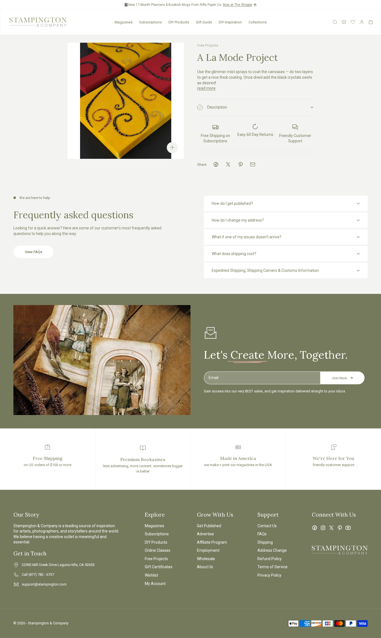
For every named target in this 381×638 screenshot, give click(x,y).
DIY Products (178, 22)
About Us (205, 567)
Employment (208, 550)
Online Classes (157, 550)
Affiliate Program (212, 542)
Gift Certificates (158, 567)
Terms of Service (272, 567)
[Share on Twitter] (228, 164)
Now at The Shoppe (237, 5)
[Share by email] (252, 164)
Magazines (123, 22)
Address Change (272, 550)
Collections (258, 22)
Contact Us (267, 526)
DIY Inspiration (230, 22)
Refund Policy (269, 559)
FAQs (262, 534)
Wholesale (206, 559)
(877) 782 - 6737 (41, 574)
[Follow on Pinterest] (340, 528)
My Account (155, 583)
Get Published (209, 526)
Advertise (205, 534)
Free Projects (207, 45)
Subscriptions (150, 22)
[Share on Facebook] (216, 164)
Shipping (265, 542)
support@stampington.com (44, 584)
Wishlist (151, 575)
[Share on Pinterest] (240, 164)
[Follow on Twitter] (331, 527)
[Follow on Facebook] (314, 528)
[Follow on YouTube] (348, 528)
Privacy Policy (269, 575)
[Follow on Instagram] (323, 528)
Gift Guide (204, 22)
